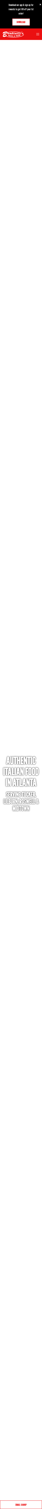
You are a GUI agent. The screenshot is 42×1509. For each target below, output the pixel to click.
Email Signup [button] (21, 1504)
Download (21, 22)
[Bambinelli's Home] (13, 34)
